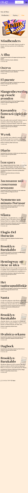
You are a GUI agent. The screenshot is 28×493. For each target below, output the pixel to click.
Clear (22, 15)
